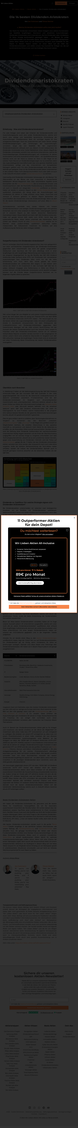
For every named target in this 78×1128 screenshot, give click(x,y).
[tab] (33, 565)
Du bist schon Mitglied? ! (39, 534)
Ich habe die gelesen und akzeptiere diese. (33, 603)
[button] (74, 517)
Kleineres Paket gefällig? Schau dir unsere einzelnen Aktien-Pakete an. (39, 596)
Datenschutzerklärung (27, 603)
